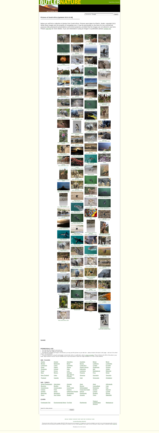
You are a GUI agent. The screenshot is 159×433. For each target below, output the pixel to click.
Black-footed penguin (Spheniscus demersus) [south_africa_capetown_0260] (104, 328)
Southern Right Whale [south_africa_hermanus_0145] (91, 109)
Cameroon (44, 365)
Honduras (44, 369)
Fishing (43, 389)
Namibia (69, 373)
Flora (55, 389)
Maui (42, 373)
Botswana (57, 363)
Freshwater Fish (45, 402)
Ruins (42, 395)
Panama (82, 373)
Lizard (63, 86)
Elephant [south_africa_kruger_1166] (91, 153)
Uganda (56, 378)
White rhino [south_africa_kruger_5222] (90, 65)
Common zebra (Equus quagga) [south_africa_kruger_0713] (77, 256)
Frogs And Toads (85, 389)
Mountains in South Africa (104, 176)
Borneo (82, 386)
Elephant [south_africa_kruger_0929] (63, 217)
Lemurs (95, 391)
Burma (82, 363)
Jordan (108, 369)
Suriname (96, 375)
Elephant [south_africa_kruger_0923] (104, 267)
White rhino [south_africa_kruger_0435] (104, 130)
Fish (107, 388)
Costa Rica (83, 365)
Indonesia (83, 369)
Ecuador (108, 365)
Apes (81, 384)
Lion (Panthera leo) (77, 42)
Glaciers (108, 389)
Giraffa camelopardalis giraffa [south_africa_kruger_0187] (63, 75)
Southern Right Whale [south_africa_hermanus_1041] (63, 53)
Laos (68, 371)
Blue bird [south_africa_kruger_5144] (104, 219)
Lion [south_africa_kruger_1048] (90, 266)
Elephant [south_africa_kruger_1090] (104, 69)
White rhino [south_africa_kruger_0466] (77, 119)
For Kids (69, 402)
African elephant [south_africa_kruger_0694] (104, 43)
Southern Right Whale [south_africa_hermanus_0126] (77, 299)
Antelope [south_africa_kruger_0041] (90, 43)
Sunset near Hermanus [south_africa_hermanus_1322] (63, 228)
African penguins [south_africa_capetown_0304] (63, 206)
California (96, 363)
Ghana (69, 367)
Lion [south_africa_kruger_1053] (90, 301)
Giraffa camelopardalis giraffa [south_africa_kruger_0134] (77, 75)
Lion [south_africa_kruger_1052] (90, 207)
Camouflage (96, 386)
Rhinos (108, 393)
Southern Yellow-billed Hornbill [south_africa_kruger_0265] (63, 283)
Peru (94, 373)
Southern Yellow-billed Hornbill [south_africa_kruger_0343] (104, 58)
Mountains (57, 393)
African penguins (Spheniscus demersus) (77, 134)
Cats (107, 386)
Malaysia (108, 371)
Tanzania (108, 375)
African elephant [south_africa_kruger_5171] (63, 154)
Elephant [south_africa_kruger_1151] (63, 261)
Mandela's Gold (77, 309)
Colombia (70, 365)
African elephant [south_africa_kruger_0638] (63, 250)
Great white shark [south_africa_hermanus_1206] (77, 245)
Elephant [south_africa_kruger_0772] (63, 118)
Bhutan (43, 363)
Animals (69, 384)
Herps (55, 391)
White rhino (91, 244)
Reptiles (95, 393)
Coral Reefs (70, 388)
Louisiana (83, 371)
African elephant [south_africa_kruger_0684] (90, 131)
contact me (107, 29)
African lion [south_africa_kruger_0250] (90, 196)
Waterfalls (109, 395)
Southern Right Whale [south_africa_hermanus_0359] (104, 197)
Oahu (55, 375)
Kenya (56, 371)
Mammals (44, 393)
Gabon (56, 367)
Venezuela (96, 378)
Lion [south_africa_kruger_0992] (77, 108)
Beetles (56, 386)
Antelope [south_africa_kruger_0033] (63, 165)
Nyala (104, 119)
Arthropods (109, 384)
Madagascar (96, 371)
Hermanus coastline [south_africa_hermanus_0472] (104, 92)
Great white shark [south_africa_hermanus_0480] (91, 164)
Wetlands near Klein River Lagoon (104, 152)
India (68, 369)
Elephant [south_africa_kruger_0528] (77, 97)
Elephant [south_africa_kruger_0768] (77, 179)
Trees (94, 395)
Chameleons (44, 388)
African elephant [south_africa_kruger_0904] (77, 201)
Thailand (43, 378)
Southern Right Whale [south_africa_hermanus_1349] (91, 54)
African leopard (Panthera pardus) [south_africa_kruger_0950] (90, 289)
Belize (95, 362)
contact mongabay (89, 355)
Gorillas (43, 391)
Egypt (42, 367)
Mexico (56, 373)
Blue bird (63, 128)
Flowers (104, 162)
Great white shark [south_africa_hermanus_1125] (91, 255)
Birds (68, 386)
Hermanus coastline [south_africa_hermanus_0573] (91, 87)
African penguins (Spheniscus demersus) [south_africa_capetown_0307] (91, 233)
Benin (107, 362)
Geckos (95, 389)
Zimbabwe (109, 378)
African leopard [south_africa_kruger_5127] (63, 97)
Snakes (69, 395)
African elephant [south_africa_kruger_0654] (77, 267)
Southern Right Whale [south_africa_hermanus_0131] (91, 76)
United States (71, 378)
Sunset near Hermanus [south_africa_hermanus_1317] (77, 156)
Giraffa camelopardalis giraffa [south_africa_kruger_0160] (104, 234)
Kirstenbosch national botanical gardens (63, 309)
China (55, 365)
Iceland (56, 369)
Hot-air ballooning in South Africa (91, 218)
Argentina (70, 362)
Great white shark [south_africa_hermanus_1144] (77, 86)
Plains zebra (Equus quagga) (104, 186)
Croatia (95, 365)
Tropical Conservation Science (97, 402)
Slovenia (82, 375)
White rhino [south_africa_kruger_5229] (104, 141)
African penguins (91, 174)
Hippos (90, 311)
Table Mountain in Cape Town (104, 312)
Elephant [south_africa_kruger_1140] (104, 256)
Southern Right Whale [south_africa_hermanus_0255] (104, 208)
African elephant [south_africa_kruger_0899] (77, 234)
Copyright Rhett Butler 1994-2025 (79, 421)
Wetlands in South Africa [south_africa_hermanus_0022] (91, 120)
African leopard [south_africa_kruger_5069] (104, 245)
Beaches (43, 386)
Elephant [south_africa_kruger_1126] (63, 294)
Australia (82, 362)
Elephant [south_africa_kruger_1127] (104, 278)
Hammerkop (77, 64)
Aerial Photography (46, 384)
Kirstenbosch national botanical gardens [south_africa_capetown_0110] (77, 167)
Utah (81, 378)
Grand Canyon (84, 367)
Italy (94, 369)
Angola (56, 362)
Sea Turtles (57, 395)
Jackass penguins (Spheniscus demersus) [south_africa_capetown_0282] (104, 81)
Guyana (108, 367)
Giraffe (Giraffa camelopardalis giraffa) (63, 180)
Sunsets (82, 395)
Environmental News (60, 402)
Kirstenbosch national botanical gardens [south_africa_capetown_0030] (104, 290)
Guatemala (96, 367)
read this (48, 29)
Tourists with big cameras (63, 107)
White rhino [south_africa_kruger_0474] (77, 278)
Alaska (43, 362)
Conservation (58, 388)
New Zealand (45, 375)
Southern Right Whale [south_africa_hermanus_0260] (91, 185)
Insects (82, 391)
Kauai (42, 371)
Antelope (77, 288)
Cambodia (109, 363)
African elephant (63, 42)
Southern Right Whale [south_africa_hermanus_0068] (77, 223)
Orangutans (70, 393)
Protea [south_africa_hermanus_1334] (63, 64)
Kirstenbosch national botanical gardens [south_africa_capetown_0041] (104, 301)
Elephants (96, 388)
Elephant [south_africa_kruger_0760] (77, 53)
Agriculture (57, 384)
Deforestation (84, 388)
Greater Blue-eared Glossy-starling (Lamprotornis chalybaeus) (91, 277)
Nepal (107, 373)
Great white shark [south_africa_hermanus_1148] (63, 239)
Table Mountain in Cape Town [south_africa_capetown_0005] (63, 191)
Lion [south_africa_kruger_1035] (63, 320)
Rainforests (83, 393)
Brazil (68, 363)
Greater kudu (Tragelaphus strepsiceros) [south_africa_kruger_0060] (104, 104)
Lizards (108, 391)
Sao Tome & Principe (70, 375)
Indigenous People (72, 391)
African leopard (91, 142)
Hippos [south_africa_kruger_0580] (90, 98)
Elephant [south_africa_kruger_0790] (77, 190)
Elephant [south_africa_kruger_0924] (77, 145)
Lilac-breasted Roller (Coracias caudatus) (63, 143)
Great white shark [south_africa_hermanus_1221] (77, 212)
